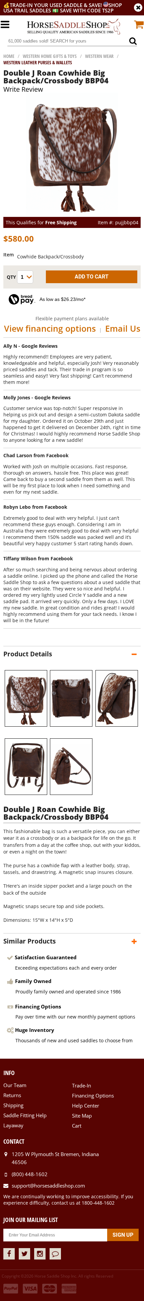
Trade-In (81, 1085)
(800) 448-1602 (30, 1174)
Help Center (85, 1105)
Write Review (23, 89)
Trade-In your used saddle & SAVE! (56, 5)
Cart (76, 1125)
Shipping (13, 1105)
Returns (12, 1095)
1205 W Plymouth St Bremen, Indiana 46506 (55, 1158)
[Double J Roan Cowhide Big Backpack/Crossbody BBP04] (72, 214)
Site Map (82, 1115)
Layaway (13, 1125)
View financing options (50, 328)
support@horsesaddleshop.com (48, 1185)
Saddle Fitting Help (25, 1115)
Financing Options (93, 1095)
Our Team (14, 1085)
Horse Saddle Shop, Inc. (74, 27)
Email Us (122, 328)
